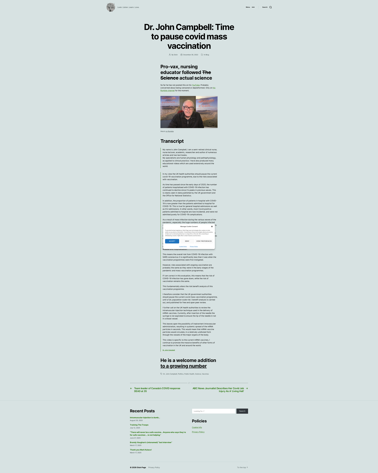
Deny (187, 241)
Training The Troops (139, 425)
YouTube (196, 85)
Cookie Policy (183, 246)
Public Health (189, 374)
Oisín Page (141, 467)
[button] (212, 226)
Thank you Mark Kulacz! (141, 450)
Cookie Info (197, 427)
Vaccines (205, 374)
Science (198, 374)
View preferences (204, 241)
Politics (180, 374)
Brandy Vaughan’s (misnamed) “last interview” (151, 442)
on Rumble (170, 131)
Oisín (176, 55)
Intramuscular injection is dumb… (145, 417)
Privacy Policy (194, 246)
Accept (172, 241)
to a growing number (183, 366)
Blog (207, 55)
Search (242, 411)
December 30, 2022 (190, 55)
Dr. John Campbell (169, 350)
